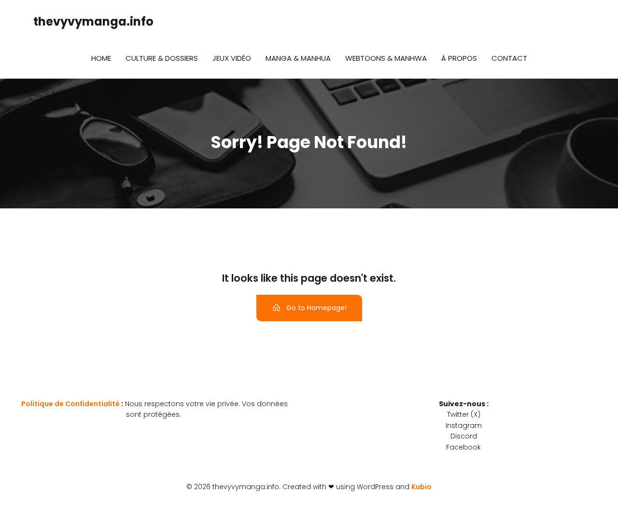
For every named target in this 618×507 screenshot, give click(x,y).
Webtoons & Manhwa (386, 58)
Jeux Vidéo (231, 58)
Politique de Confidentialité (70, 404)
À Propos (459, 58)
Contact (509, 58)
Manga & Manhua (298, 58)
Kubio (421, 487)
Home (101, 58)
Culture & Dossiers (162, 58)
